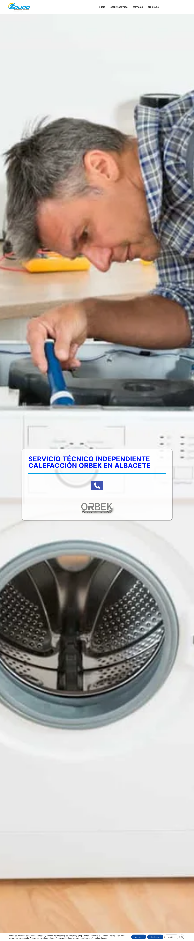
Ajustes (171, 937)
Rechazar (155, 937)
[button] (97, 485)
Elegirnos (153, 7)
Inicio (102, 7)
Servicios (138, 7)
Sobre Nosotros (118, 7)
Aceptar (138, 937)
